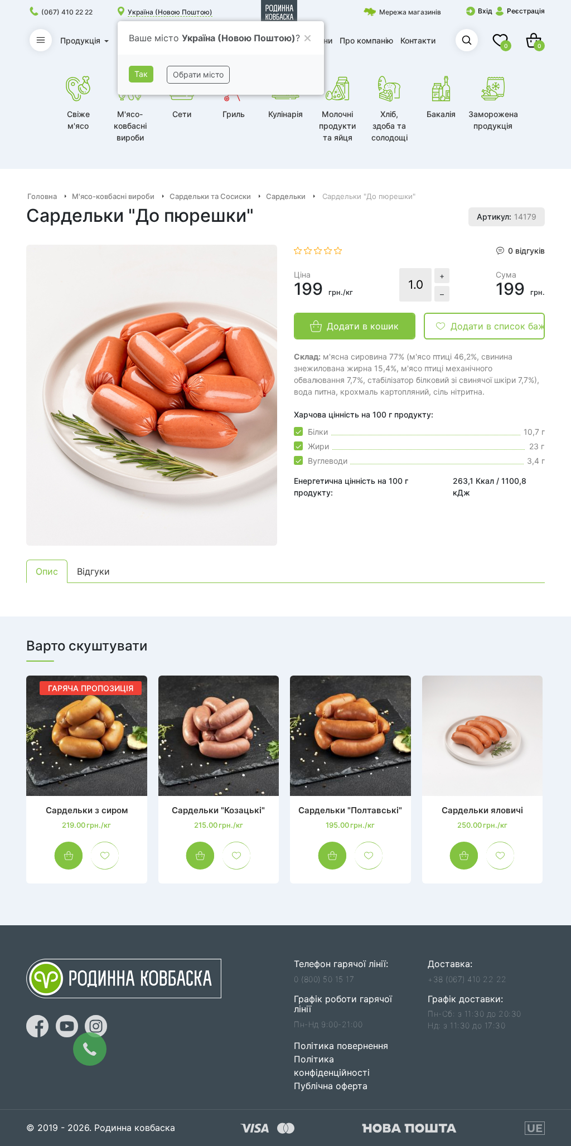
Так (141, 74)
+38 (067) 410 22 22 (467, 979)
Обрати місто (198, 74)
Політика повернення (341, 1045)
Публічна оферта (330, 1085)
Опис (47, 571)
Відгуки (93, 571)
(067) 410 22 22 (67, 12)
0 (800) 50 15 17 (324, 979)
